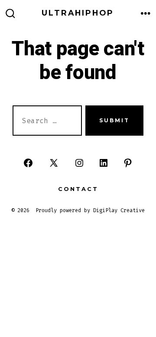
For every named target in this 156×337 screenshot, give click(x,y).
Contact (78, 189)
